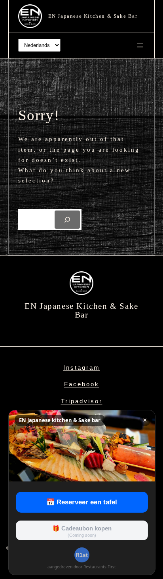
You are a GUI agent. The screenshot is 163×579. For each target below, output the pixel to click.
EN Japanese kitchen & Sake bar (93, 16)
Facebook (81, 384)
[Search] (67, 220)
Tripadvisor (81, 401)
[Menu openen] (140, 45)
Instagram (81, 367)
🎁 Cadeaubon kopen (82, 531)
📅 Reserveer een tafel (81, 502)
